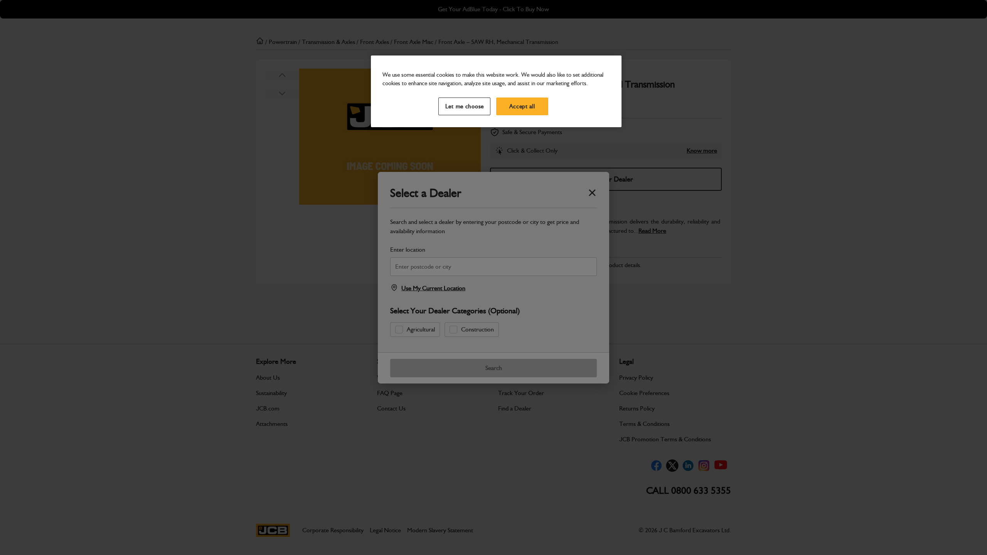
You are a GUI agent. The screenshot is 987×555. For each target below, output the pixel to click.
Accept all (522, 106)
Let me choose (464, 106)
